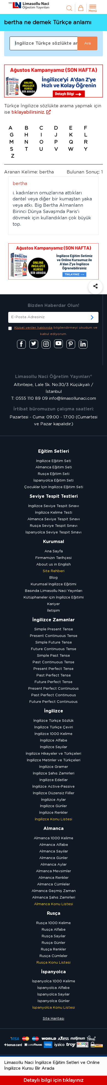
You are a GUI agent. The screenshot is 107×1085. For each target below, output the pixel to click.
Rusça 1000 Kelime (53, 923)
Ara (87, 43)
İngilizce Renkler (53, 813)
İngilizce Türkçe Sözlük (53, 721)
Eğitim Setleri (53, 451)
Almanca (53, 828)
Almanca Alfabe (53, 845)
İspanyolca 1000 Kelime (53, 981)
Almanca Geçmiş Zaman (54, 891)
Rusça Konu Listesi (53, 962)
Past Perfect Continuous (53, 695)
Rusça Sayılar (54, 936)
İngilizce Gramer (53, 767)
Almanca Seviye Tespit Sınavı (53, 519)
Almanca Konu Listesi (53, 904)
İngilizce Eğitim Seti (53, 461)
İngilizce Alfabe (53, 740)
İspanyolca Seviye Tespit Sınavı (53, 532)
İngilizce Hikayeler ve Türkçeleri (53, 754)
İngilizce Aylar (53, 800)
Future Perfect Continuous (53, 702)
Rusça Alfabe (54, 930)
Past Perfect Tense (53, 675)
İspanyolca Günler (54, 1001)
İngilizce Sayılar (53, 747)
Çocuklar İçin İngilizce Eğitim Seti (53, 487)
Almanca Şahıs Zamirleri (53, 897)
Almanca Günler (53, 858)
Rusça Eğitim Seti (53, 474)
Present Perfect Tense (53, 669)
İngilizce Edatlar (54, 780)
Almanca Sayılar (53, 851)
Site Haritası (53, 1018)
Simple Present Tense (53, 629)
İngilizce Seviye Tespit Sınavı (53, 506)
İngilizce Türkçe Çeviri (53, 727)
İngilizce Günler (53, 806)
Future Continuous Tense (53, 649)
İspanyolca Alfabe (53, 988)
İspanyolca (53, 972)
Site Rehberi (53, 571)
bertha (20, 183)
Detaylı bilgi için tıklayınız (53, 1080)
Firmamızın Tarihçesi (53, 558)
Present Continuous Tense (53, 636)
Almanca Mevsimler (53, 871)
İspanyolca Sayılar (53, 994)
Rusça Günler (53, 943)
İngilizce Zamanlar (53, 620)
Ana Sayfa (53, 551)
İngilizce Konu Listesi (53, 819)
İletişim (53, 611)
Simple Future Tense (53, 642)
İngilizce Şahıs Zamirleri (53, 773)
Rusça (53, 913)
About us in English (53, 564)
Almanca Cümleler (53, 884)
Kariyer (53, 604)
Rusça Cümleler (53, 956)
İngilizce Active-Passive (53, 786)
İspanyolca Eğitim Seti (53, 480)
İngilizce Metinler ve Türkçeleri (53, 760)
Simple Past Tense (53, 656)
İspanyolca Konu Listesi (53, 1008)
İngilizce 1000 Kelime (53, 734)
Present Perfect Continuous (53, 688)
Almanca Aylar (53, 864)
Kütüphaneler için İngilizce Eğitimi (54, 597)
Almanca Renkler (53, 878)
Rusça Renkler (53, 949)
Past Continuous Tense (53, 662)
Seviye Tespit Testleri (54, 496)
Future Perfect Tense (53, 682)
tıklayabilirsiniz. (29, 112)
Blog (53, 578)
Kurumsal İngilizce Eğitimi (53, 584)
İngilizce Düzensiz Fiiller (53, 793)
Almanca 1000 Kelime (53, 838)
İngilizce (53, 711)
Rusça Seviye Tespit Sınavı (53, 526)
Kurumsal (53, 541)
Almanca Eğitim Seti (53, 467)
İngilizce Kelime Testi (53, 512)
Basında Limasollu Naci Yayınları (53, 591)
